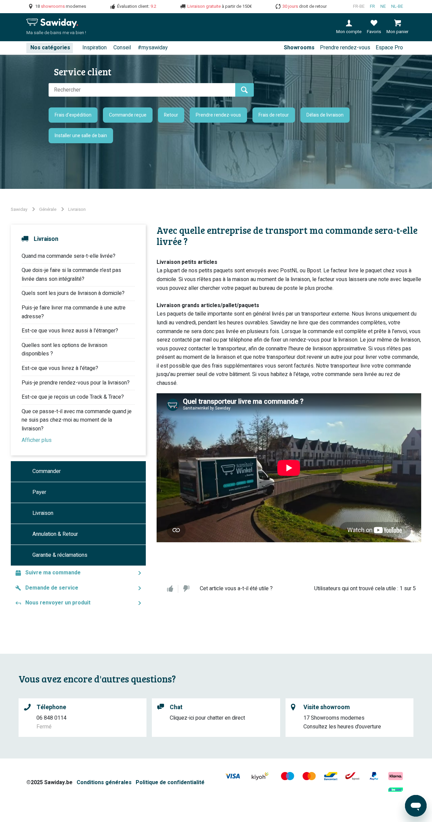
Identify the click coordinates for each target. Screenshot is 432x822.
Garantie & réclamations (59, 555)
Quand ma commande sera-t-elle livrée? (68, 256)
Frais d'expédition (73, 115)
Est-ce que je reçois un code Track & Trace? (73, 397)
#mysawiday (153, 48)
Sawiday (19, 209)
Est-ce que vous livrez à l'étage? (60, 368)
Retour (171, 115)
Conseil (122, 48)
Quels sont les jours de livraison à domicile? (73, 293)
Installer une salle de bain (81, 135)
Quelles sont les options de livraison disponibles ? (64, 349)
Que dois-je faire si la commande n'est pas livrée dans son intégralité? (71, 274)
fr (372, 6)
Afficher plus (37, 440)
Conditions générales (104, 782)
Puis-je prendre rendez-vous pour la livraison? (76, 383)
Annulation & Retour (55, 534)
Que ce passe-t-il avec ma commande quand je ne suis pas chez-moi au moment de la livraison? (77, 420)
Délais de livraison (325, 115)
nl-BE (397, 6)
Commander (46, 471)
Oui (170, 589)
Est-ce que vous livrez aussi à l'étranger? (70, 331)
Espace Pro (389, 48)
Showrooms (299, 48)
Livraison (77, 209)
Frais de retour (274, 115)
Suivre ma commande (53, 573)
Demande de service (51, 588)
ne (383, 6)
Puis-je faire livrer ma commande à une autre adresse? (74, 312)
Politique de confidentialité (170, 782)
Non (186, 589)
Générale (47, 209)
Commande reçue (127, 115)
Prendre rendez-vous (345, 48)
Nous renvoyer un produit (57, 603)
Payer (39, 492)
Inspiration (94, 48)
